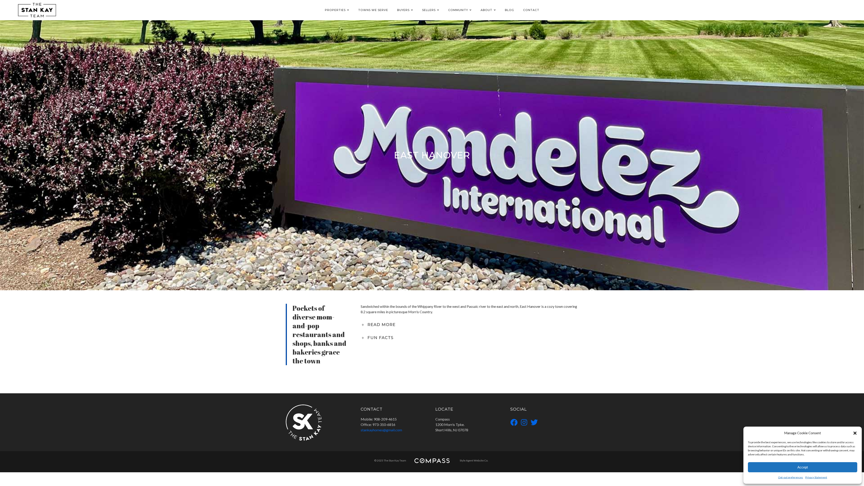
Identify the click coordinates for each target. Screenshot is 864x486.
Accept (802, 467)
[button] (855, 433)
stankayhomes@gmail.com (381, 430)
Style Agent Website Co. (474, 460)
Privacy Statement (816, 477)
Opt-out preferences (790, 477)
